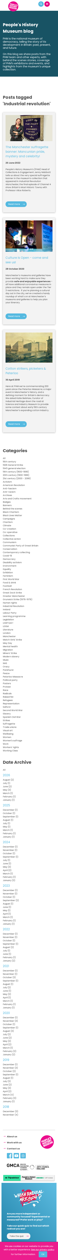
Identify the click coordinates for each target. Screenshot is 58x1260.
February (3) (9, 1098)
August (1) (8, 820)
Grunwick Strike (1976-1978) (17, 599)
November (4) (10, 1114)
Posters (7, 683)
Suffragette (9, 723)
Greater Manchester (14, 596)
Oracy (6, 666)
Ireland (6, 609)
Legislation (8, 619)
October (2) (9, 1071)
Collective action (12, 538)
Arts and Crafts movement (17, 498)
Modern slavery (11, 656)
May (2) (7, 994)
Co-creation (9, 528)
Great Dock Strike (12, 592)
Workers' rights (11, 747)
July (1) (6, 783)
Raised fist (8, 696)
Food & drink (9, 582)
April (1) (7, 913)
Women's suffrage (12, 740)
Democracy (9, 559)
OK (43, 1254)
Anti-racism (9, 491)
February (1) (9, 796)
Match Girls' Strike (12, 639)
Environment (9, 565)
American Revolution (14, 485)
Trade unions (9, 727)
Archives (7, 495)
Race (5, 690)
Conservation (10, 549)
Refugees (8, 700)
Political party (10, 680)
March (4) (8, 1094)
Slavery (7, 713)
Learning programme (14, 616)
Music (6, 659)
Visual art (8, 730)
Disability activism (12, 562)
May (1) (7, 826)
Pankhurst (8, 670)
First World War (11, 579)
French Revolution (12, 589)
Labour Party (9, 612)
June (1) (7, 863)
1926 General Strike (13, 465)
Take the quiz (17, 1236)
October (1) (9, 813)
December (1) (10, 809)
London (7, 633)
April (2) (7, 870)
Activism (7, 481)
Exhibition (8, 572)
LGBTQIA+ (8, 622)
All (4, 458)
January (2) (9, 960)
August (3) (8, 1031)
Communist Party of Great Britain (20, 545)
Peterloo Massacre (13, 676)
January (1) (9, 800)
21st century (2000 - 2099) (17, 478)
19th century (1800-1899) (16, 471)
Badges (7, 502)
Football (7, 586)
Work (5, 743)
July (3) (7, 1081)
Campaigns (9, 518)
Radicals (7, 693)
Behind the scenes (12, 508)
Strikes (6, 720)
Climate (7, 525)
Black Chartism (11, 512)
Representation (11, 703)
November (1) (10, 850)
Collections (9, 535)
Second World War (13, 710)
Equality (7, 569)
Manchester (9, 636)
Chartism (8, 522)
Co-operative (10, 532)
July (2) (7, 987)
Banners (7, 505)
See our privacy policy (42, 1249)
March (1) (8, 793)
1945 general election (14, 468)
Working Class (10, 750)
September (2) (11, 900)
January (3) (9, 880)
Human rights (10, 602)
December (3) (10, 1111)
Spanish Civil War (12, 717)
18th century (9, 461)
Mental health (10, 646)
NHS (5, 663)
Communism (9, 542)
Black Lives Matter (12, 515)
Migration (8, 649)
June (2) (7, 786)
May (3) (7, 789)
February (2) (9, 1051)
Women (7, 737)
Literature (8, 629)
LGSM (6, 626)
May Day (7, 643)
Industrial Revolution (13, 606)
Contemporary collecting (16, 552)
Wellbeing (8, 733)
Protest (7, 686)
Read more (14, 204)
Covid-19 (7, 555)
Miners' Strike (10, 653)
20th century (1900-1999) (16, 475)
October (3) (9, 977)
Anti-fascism (9, 488)
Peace (6, 673)
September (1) (10, 816)
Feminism (8, 575)
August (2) (8, 779)
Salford (6, 706)
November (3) (10, 1020)
